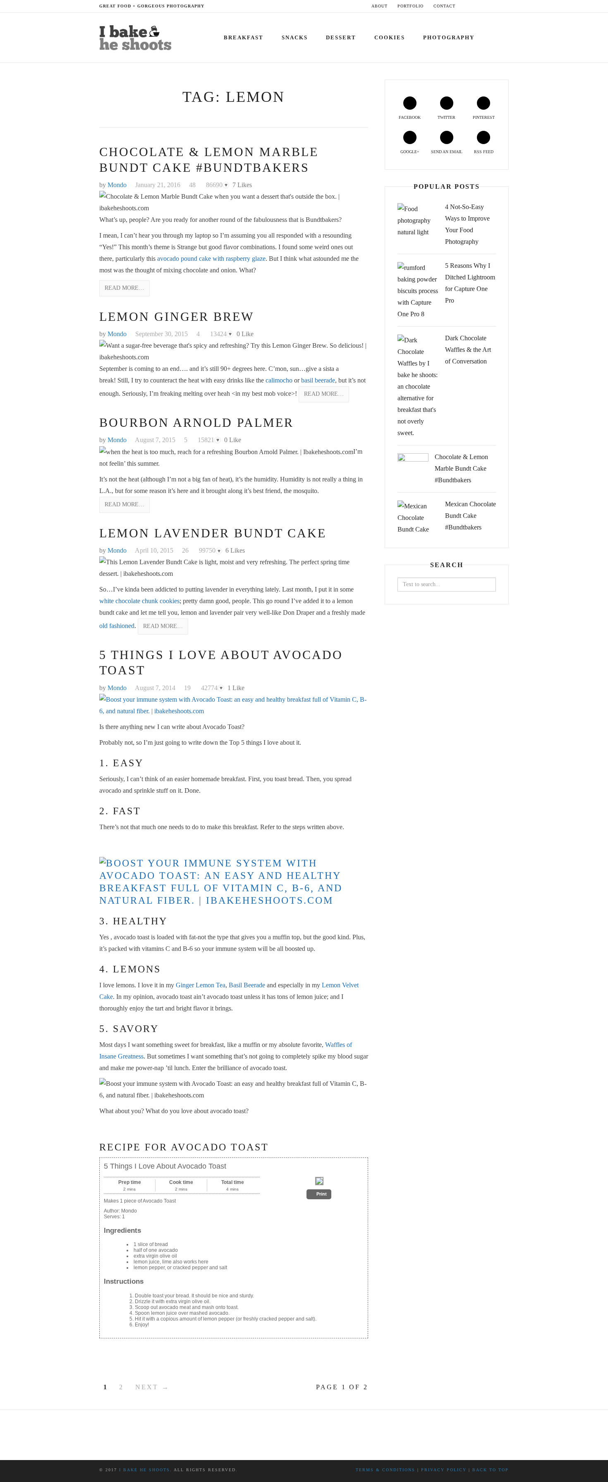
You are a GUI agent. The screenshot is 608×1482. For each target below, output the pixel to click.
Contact (444, 6)
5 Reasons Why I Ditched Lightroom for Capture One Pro (470, 283)
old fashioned (116, 625)
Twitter (446, 117)
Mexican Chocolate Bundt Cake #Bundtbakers (470, 515)
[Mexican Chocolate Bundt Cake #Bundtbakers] (418, 517)
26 (185, 550)
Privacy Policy (444, 1470)
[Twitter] (475, 6)
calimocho (280, 380)
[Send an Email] (499, 6)
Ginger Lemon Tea (200, 985)
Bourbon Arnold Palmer (196, 422)
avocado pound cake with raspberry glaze (211, 258)
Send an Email (446, 151)
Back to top (490, 1470)
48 (192, 184)
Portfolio (410, 6)
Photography (448, 37)
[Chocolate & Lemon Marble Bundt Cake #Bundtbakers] (412, 468)
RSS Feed (483, 151)
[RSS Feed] (507, 6)
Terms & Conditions (385, 1470)
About (379, 6)
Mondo (117, 184)
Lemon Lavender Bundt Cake (212, 533)
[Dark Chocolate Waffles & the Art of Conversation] (418, 386)
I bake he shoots (144, 1470)
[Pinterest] (483, 6)
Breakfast (243, 37)
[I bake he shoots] (138, 36)
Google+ (409, 151)
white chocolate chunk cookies (139, 600)
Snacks (295, 37)
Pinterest (484, 117)
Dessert (341, 37)
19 (187, 687)
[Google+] (491, 6)
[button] (318, 1194)
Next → (152, 1387)
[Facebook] (467, 6)
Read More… (124, 288)
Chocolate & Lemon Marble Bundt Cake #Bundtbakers (461, 468)
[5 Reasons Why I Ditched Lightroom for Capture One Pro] (418, 291)
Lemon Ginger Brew (176, 316)
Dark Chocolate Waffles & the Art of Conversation (468, 349)
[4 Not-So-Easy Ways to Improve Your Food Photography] (418, 220)
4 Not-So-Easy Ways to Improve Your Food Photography (467, 224)
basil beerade (318, 380)
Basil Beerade (248, 985)
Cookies (389, 37)
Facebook (410, 117)
